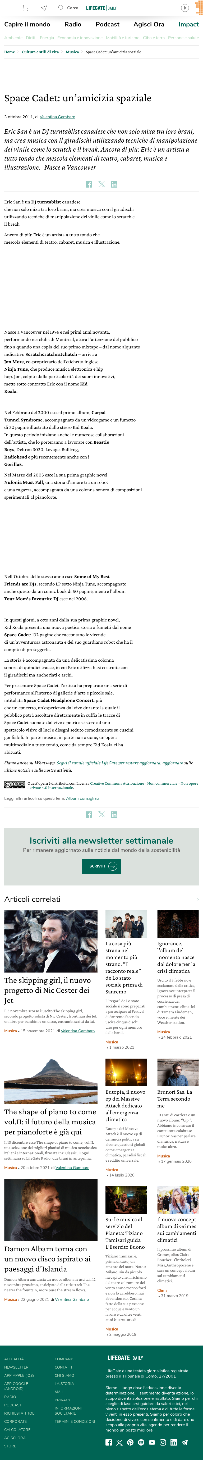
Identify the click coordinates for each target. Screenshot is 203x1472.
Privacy (62, 1400)
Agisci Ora (148, 24)
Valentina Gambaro (57, 117)
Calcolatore (17, 1429)
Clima (162, 1290)
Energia (47, 38)
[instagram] (163, 1442)
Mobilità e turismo (123, 38)
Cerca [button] (73, 8)
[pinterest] (130, 1442)
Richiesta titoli (19, 1413)
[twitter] (119, 1442)
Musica (10, 1031)
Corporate (15, 1421)
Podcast (107, 24)
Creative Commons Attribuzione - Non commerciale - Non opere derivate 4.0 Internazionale (112, 785)
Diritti (31, 38)
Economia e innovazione (80, 38)
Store (26, 8)
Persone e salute (183, 38)
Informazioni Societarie (68, 1411)
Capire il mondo (27, 24)
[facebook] (108, 1442)
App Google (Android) (16, 1386)
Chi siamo (64, 1375)
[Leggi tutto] (195, 899)
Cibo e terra (154, 38)
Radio (72, 24)
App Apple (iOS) (19, 1375)
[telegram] (185, 1442)
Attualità (14, 1359)
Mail (59, 1391)
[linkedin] (173, 1442)
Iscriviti (97, 866)
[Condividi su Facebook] (89, 184)
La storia (64, 1383)
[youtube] (152, 1442)
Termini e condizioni (75, 1421)
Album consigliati (82, 798)
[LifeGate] (101, 7)
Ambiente (13, 38)
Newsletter (44, 8)
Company (64, 1359)
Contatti (63, 1367)
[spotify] (141, 1442)
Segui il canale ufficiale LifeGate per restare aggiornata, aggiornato (120, 762)
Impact (189, 24)
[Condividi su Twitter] (101, 184)
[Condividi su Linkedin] (114, 184)
